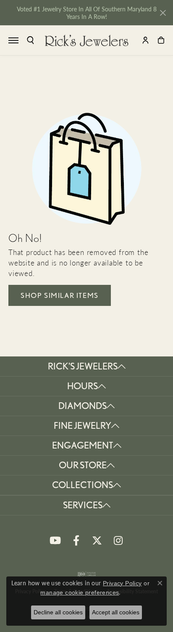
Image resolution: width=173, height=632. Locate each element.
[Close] (162, 13)
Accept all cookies (115, 612)
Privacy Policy (122, 583)
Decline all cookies (58, 612)
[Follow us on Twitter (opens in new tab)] (97, 540)
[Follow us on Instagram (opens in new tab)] (118, 540)
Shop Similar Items (60, 295)
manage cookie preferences (79, 592)
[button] (30, 40)
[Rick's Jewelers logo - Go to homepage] (86, 40)
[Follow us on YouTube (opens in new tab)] (55, 540)
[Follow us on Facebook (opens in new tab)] (76, 540)
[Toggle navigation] (13, 40)
